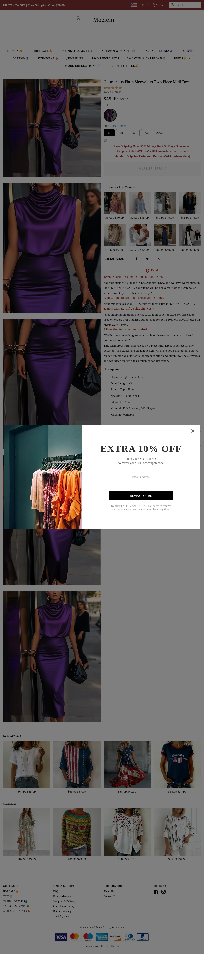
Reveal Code (141, 495)
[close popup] (192, 431)
